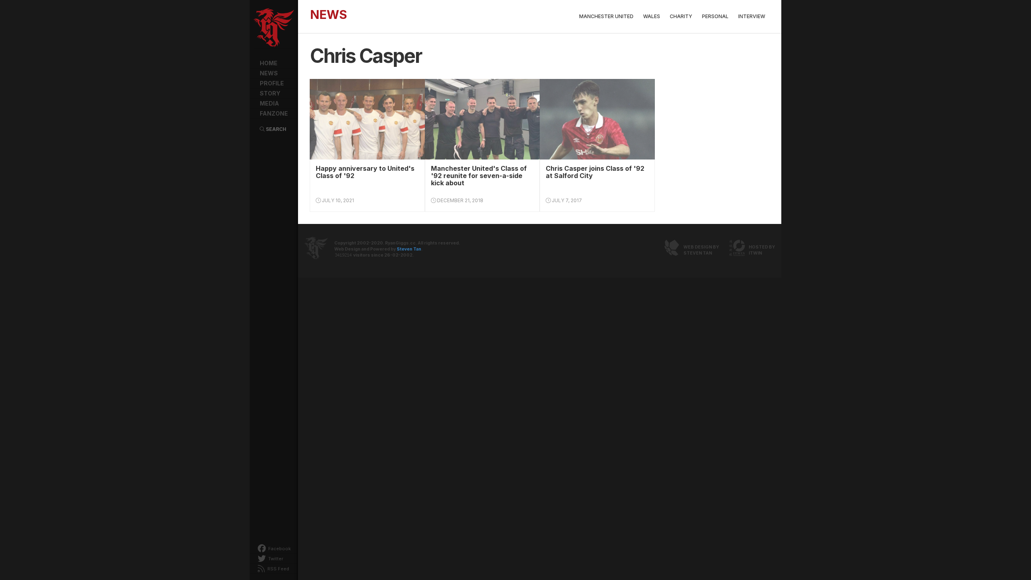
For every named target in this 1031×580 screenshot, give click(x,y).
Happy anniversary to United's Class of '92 (365, 172)
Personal (715, 16)
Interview (751, 16)
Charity (681, 16)
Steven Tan (409, 249)
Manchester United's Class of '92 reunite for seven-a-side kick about (479, 175)
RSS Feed (277, 569)
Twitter (275, 558)
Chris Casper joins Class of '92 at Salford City (595, 172)
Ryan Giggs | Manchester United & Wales (274, 28)
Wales (651, 16)
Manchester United (606, 16)
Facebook (279, 548)
